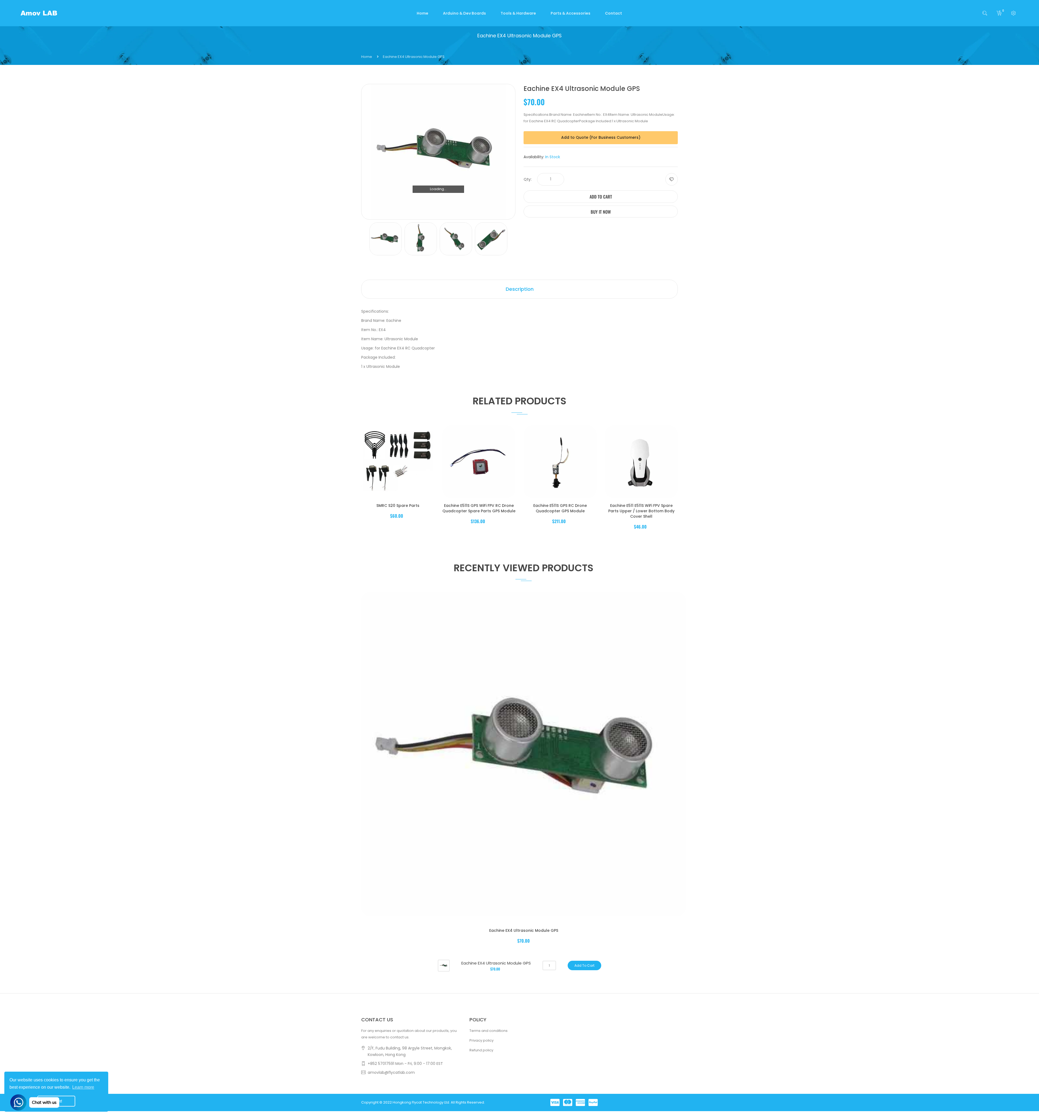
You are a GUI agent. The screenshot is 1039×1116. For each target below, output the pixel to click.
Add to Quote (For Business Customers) (600, 137)
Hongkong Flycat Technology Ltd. (421, 1102)
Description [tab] (520, 289)
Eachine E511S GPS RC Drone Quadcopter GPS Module (560, 508)
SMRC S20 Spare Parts (397, 505)
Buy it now (601, 212)
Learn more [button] (83, 1087)
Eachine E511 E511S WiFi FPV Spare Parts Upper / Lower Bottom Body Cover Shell (641, 511)
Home (366, 56)
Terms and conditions (488, 1030)
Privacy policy (481, 1040)
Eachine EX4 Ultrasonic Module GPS (523, 930)
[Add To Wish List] (671, 179)
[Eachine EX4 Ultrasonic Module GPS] (444, 965)
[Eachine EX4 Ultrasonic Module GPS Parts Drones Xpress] (386, 238)
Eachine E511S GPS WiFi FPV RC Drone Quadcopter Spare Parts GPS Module (478, 508)
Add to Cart (601, 196)
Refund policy (481, 1050)
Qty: (527, 179)
